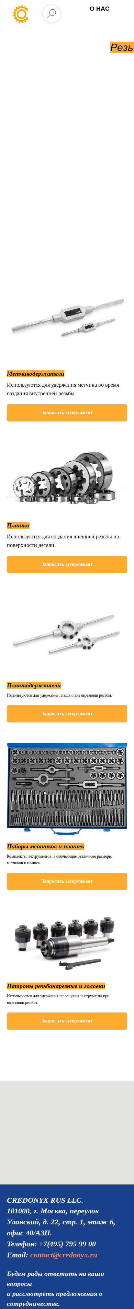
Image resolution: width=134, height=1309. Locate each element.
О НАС (100, 8)
